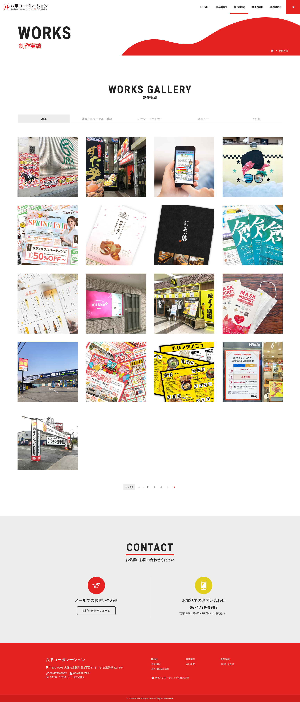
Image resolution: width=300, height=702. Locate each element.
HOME (204, 7)
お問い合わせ (227, 664)
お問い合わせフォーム (96, 610)
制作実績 (239, 7)
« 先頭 (129, 487)
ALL (44, 119)
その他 (256, 119)
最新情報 (257, 7)
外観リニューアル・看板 (97, 119)
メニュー (203, 119)
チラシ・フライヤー (150, 119)
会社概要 (275, 7)
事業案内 (221, 7)
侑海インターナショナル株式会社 (172, 677)
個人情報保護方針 (160, 669)
